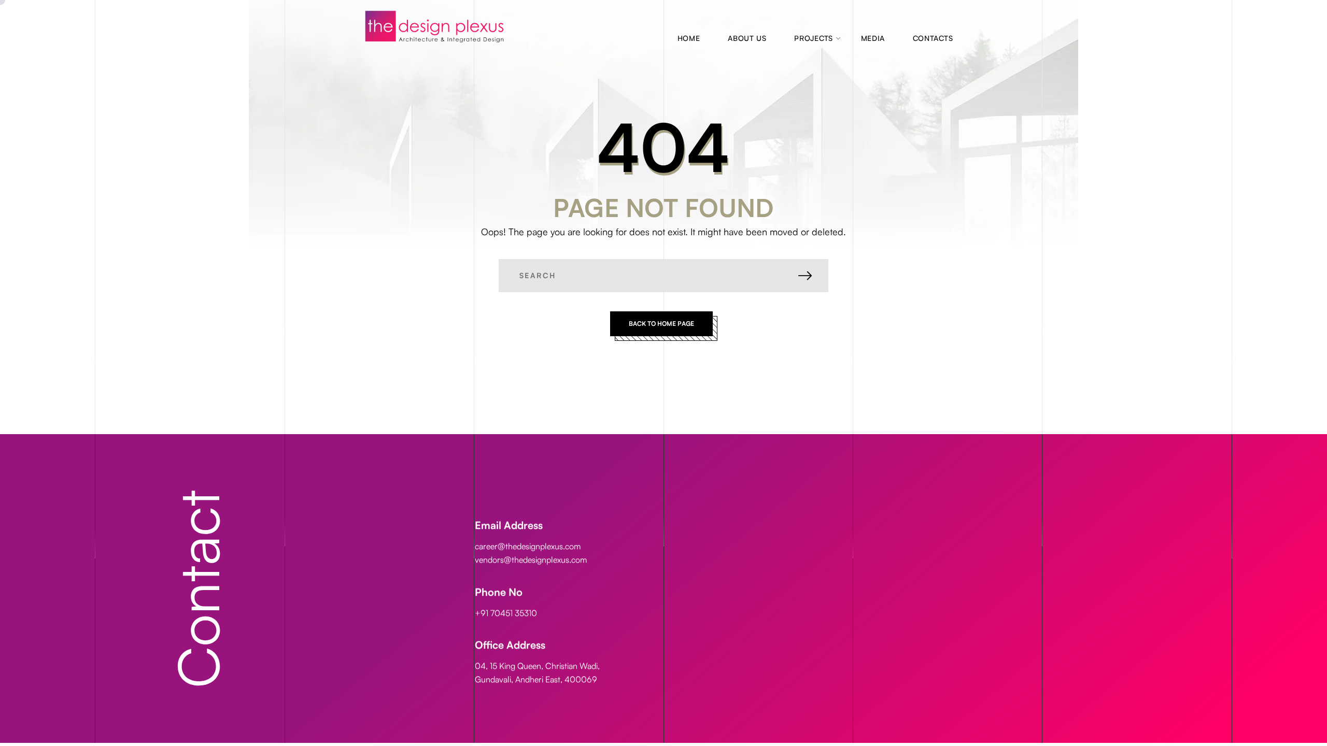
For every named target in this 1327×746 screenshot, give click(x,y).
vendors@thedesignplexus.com (531, 559)
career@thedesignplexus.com (528, 546)
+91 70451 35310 (506, 612)
